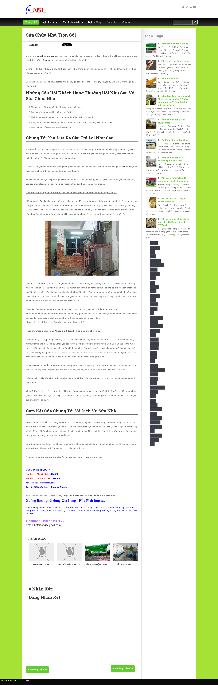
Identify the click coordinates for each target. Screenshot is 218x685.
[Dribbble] (186, 5)
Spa (152, 431)
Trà (152, 444)
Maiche (154, 366)
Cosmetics (155, 296)
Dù (152, 313)
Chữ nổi (154, 287)
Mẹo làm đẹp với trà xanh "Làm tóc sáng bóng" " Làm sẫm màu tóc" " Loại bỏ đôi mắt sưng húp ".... (174, 101)
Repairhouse (156, 427)
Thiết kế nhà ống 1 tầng (175, 61)
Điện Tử (154, 339)
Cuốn (153, 300)
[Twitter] (183, 5)
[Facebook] (179, 5)
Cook (153, 291)
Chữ (152, 283)
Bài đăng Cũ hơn (37, 669)
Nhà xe (153, 405)
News (153, 401)
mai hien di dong (7, 680)
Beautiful (155, 274)
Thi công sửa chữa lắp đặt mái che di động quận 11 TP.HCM (174, 222)
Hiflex (153, 357)
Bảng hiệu (155, 261)
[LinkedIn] (190, 5)
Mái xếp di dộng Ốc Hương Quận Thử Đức (170, 159)
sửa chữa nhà (125, 166)
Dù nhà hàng (156, 326)
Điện (153, 335)
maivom (154, 379)
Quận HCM (155, 422)
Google (154, 348)
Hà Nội (153, 353)
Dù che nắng (156, 318)
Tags (159, 36)
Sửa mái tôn (156, 436)
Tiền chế (154, 440)
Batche (153, 269)
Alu (152, 252)
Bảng (153, 256)
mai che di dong (22, 680)
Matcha (154, 392)
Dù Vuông (155, 331)
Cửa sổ (154, 304)
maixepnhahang (157, 387)
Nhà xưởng (156, 409)
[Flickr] (194, 5)
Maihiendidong (157, 370)
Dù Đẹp (154, 322)
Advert (154, 243)
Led (152, 361)
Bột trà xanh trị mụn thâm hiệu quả (171, 200)
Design (153, 309)
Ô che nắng (156, 418)
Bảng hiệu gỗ (157, 265)
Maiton (154, 374)
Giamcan (154, 344)
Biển (153, 278)
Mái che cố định (170, 78)
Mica (153, 396)
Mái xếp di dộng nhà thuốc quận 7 (171, 121)
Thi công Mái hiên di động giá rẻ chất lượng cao (173, 180)
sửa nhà (43, 201)
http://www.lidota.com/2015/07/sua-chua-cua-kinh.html (89, 495)
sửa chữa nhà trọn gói (47, 56)
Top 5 (148, 36)
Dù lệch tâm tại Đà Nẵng (174, 140)
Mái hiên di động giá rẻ (174, 43)
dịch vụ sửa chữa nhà (40, 60)
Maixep (153, 383)
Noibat (153, 414)
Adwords (155, 248)
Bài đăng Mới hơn (123, 668)
